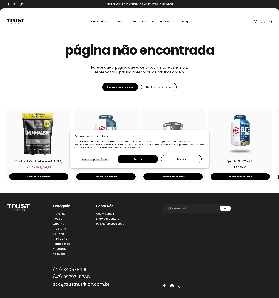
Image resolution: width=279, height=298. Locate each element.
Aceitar (138, 159)
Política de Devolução (110, 224)
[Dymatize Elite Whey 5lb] (240, 134)
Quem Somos (105, 214)
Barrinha (58, 234)
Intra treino (60, 238)
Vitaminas (59, 248)
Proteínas (59, 214)
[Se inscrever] (225, 208)
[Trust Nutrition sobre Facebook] (164, 286)
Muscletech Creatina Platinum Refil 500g (39, 161)
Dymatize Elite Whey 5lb (240, 161)
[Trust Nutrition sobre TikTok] (179, 286)
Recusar (181, 159)
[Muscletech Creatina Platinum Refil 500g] (39, 134)
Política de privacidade (127, 147)
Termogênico (61, 244)
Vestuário (59, 254)
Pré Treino (59, 228)
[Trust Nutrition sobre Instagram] (172, 286)
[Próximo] (260, 145)
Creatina (58, 224)
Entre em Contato (107, 218)
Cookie (57, 218)
